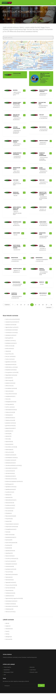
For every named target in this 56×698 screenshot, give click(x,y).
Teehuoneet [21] (8, 577)
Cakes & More (16, 233)
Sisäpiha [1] (7, 626)
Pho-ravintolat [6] (9, 510)
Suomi (8, 19)
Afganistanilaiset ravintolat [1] (11, 327)
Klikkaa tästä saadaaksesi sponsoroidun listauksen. (44, 80)
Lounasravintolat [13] (10, 470)
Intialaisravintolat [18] (10, 412)
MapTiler (40, 69)
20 (21, 304)
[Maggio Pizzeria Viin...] (21, 64)
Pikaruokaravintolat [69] (10, 516)
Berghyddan (32, 54)
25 (39, 304)
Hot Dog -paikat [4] (9, 404)
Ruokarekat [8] (8, 548)
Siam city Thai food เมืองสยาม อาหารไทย (43, 193)
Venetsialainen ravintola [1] (11, 601)
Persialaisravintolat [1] (10, 505)
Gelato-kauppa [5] (9, 380)
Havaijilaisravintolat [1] (10, 396)
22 (28, 304)
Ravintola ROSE (34, 47)
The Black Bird (43, 55)
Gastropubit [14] (8, 377)
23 (32, 304)
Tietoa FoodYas (7, 667)
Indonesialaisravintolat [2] (11, 409)
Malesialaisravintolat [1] (10, 476)
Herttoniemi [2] (8, 639)
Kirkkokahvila (20, 66)
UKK (5, 674)
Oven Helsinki (42, 207)
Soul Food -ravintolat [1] (10, 561)
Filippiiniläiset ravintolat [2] (11, 375)
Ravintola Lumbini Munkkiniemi (42, 154)
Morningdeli (22, 44)
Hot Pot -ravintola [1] (10, 407)
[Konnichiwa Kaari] (22, 47)
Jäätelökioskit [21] (9, 431)
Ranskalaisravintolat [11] (10, 537)
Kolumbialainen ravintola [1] (11, 457)
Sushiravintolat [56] (9, 566)
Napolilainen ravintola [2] (10, 486)
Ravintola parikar (16, 141)
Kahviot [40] (8, 439)
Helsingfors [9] (8, 636)
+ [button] (4, 43)
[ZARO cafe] (28, 57)
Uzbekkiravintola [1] (9, 595)
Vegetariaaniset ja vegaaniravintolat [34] (14, 598)
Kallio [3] (7, 623)
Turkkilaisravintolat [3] (10, 593)
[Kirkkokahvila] (20, 63)
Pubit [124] (7, 532)
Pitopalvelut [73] (8, 518)
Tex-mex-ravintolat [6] (10, 587)
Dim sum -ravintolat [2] (10, 356)
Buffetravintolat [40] (9, 345)
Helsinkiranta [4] (8, 628)
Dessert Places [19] (9, 353)
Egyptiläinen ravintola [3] (10, 361)
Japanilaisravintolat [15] (10, 425)
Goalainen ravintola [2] (10, 383)
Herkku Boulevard (42, 246)
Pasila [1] (7, 631)
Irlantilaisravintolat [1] (10, 417)
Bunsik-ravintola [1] (9, 348)
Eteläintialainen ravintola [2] (11, 367)
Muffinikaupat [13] (9, 484)
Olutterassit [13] (8, 497)
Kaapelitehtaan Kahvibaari (17, 153)
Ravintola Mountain (25, 60)
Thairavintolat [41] (9, 590)
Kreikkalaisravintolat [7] (10, 462)
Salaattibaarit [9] (8, 553)
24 (35, 304)
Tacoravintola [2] (9, 571)
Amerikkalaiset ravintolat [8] (11, 330)
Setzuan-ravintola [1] (9, 555)
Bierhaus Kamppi (43, 140)
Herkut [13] (7, 399)
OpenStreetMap (45, 69)
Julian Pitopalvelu (36, 44)
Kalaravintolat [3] (9, 441)
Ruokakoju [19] (8, 545)
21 (24, 304)
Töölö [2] (7, 634)
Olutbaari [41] (8, 494)
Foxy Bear (38, 57)
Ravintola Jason (28, 65)
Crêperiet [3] (8, 351)
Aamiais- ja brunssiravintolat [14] (12, 319)
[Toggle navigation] (52, 3)
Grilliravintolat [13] (9, 385)
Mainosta (32, 667)
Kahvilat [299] (8, 433)
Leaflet (36, 69)
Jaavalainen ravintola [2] (10, 423)
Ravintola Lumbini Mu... (22, 57)
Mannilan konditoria (16, 193)
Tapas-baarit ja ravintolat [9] (11, 574)
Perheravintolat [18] (9, 502)
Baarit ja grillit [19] (9, 338)
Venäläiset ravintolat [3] (10, 603)
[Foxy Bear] (37, 54)
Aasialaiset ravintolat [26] (10, 324)
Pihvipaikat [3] (8, 513)
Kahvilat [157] (8, 436)
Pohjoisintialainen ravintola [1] (12, 524)
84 (51, 304)
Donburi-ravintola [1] (9, 359)
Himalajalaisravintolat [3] (10, 401)
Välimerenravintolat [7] (10, 611)
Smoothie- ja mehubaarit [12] (11, 558)
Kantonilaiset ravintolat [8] (11, 447)
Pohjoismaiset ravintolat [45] (11, 526)
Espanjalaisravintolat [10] (10, 364)
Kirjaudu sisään (34, 672)
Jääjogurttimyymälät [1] (10, 428)
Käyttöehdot (7, 669)
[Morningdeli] (21, 42)
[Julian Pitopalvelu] (36, 41)
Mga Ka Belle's (43, 293)
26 (42, 304)
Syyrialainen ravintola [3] (10, 569)
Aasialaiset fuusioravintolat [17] (12, 322)
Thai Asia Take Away (28, 58)
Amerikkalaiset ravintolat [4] (11, 332)
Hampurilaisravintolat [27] (11, 393)
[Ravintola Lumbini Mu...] (21, 55)
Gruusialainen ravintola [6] (11, 388)
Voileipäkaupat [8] (9, 609)
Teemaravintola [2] (9, 579)
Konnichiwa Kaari (22, 49)
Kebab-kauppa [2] (9, 449)
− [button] (4, 45)
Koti (4, 19)
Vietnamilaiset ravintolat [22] (11, 606)
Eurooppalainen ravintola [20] (11, 372)
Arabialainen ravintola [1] (10, 335)
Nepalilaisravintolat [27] (10, 489)
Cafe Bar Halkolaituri (16, 127)
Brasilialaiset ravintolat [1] (10, 343)
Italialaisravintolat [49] (10, 420)
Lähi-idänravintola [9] (10, 473)
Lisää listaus (33, 669)
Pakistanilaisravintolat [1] (10, 500)
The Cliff (41, 114)
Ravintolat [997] (8, 540)
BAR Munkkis (42, 127)
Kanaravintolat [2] (9, 444)
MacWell (15, 90)
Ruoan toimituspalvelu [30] (11, 542)
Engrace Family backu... (35, 51)
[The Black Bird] (42, 52)
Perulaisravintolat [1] (9, 508)
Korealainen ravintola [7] (10, 460)
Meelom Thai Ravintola (16, 115)
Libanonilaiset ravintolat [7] (11, 468)
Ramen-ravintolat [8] (9, 534)
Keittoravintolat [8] (9, 452)
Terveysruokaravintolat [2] (11, 585)
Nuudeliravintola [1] (9, 492)
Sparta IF (27, 64)
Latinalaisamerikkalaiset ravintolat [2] (13, 465)
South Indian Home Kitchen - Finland (17, 247)
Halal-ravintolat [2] (9, 391)
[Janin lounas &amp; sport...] (24, 48)
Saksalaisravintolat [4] (10, 550)
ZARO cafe (41, 180)
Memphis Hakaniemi (29, 62)
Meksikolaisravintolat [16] (10, 478)
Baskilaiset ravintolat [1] (10, 340)
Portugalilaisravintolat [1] (10, 529)
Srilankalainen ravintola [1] (11, 563)
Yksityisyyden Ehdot (8, 672)
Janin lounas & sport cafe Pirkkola (17, 208)
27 (46, 304)
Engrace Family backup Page (17, 103)
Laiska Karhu (42, 222)
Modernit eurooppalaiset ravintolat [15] (14, 481)
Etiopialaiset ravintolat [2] (10, 369)
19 (17, 304)
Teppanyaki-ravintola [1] (10, 582)
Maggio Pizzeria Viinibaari (43, 91)
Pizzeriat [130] (8, 521)
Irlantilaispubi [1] (9, 415)
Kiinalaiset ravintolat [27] (10, 454)
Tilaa (41, 685)
